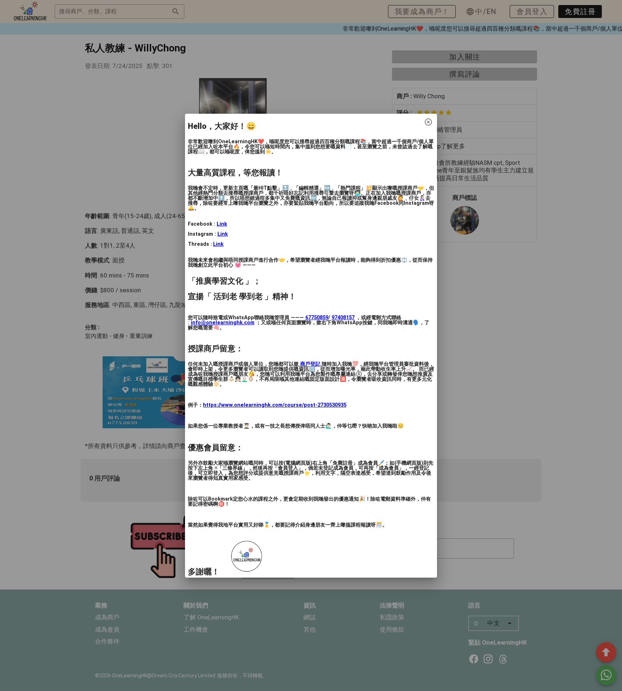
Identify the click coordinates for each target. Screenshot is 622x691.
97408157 (343, 318)
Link (222, 224)
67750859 (316, 318)
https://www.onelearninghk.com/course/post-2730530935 (274, 405)
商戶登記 (310, 364)
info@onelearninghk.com (222, 323)
